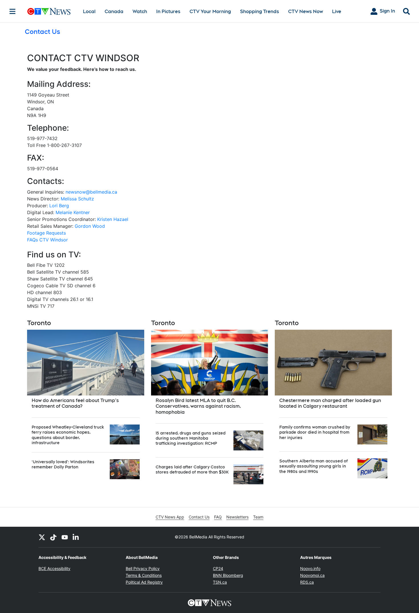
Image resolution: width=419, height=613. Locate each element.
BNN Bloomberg (228, 575)
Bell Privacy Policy (143, 568)
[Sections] (12, 11)
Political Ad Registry (144, 582)
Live (336, 11)
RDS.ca (307, 582)
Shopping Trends (259, 11)
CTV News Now (305, 11)
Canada (114, 11)
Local (89, 11)
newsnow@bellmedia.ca (91, 192)
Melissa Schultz (77, 199)
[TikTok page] (53, 537)
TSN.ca (220, 582)
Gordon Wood (90, 226)
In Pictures (168, 11)
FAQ (218, 516)
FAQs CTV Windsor (47, 240)
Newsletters (237, 516)
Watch (140, 11)
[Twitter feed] (41, 537)
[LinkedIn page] (76, 537)
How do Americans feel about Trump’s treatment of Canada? (75, 403)
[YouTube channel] (64, 537)
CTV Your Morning (210, 11)
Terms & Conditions (144, 575)
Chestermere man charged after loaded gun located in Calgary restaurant (330, 403)
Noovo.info (310, 568)
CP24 (218, 568)
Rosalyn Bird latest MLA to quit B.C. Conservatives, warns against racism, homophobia (198, 406)
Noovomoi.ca (312, 575)
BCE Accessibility (54, 568)
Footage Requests (46, 233)
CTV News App (170, 516)
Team (258, 516)
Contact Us (199, 516)
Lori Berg (59, 205)
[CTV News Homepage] (48, 11)
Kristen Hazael (112, 219)
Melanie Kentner (73, 212)
